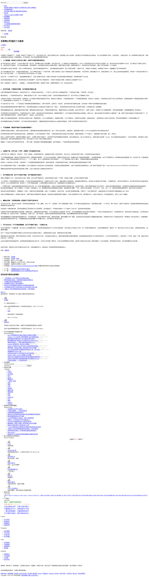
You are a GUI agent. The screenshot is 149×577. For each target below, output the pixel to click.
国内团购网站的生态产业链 (16, 416)
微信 (74, 495)
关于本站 (7, 519)
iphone (10, 495)
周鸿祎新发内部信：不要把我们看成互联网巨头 (18, 280)
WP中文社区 (23, 573)
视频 (126, 495)
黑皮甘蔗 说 (11, 463)
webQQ (21, 495)
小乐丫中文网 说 (13, 488)
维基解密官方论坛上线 (14, 351)
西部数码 (7, 546)
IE (8, 495)
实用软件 (17, 15)
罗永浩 (116, 495)
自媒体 (122, 495)
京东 (55, 495)
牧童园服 (10, 573)
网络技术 (10, 379)
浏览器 (94, 495)
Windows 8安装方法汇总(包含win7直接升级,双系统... (23, 346)
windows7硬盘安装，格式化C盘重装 (18, 344)
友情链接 (7, 542)
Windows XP (36, 495)
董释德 (7, 250)
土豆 (62, 495)
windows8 (10, 397)
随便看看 (16, 51)
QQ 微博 (6, 24)
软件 (9, 376)
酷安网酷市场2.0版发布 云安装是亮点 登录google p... (23, 340)
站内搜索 (7, 531)
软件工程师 (134, 495)
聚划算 (16, 7)
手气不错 (7, 533)
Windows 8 (30, 495)
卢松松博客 (81, 573)
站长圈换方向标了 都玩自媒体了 (14, 283)
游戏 (98, 495)
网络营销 (18, 11)
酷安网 (35, 573)
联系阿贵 (17, 24)
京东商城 (21, 7)
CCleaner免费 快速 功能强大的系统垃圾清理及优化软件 (24, 427)
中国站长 (45, 573)
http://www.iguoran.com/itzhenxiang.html (22, 266)
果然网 (6, 7)
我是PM (6, 322)
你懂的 (6, 300)
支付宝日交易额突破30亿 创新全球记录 (19, 421)
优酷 (58, 495)
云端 (45, 495)
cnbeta (39, 573)
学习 (9, 399)
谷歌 (128, 495)
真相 (17, 258)
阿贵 (9, 311)
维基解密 (110, 495)
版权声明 (7, 525)
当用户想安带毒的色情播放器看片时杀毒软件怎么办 (23, 358)
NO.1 (9, 370)
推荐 (84, 495)
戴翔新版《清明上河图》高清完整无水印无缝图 (22, 347)
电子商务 (7, 11)
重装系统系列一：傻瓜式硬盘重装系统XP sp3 (21, 342)
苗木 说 (10, 475)
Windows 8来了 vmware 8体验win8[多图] (19, 355)
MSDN (57, 573)
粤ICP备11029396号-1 (32, 575)
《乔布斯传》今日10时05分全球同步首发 (16, 278)
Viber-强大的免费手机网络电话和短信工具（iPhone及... (24, 349)
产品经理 (52, 495)
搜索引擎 (13, 11)
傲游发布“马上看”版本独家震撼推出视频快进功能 (23, 434)
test (18, 495)
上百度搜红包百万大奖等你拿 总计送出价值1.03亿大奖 (20, 287)
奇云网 (30, 573)
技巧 (81, 495)
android (12, 15)
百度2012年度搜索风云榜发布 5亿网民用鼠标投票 (19, 285)
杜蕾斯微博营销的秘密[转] (16, 412)
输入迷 (75, 573)
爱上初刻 (27, 7)
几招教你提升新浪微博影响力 (13, 281)
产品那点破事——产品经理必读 (17, 360)
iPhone (9, 377)
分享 (9, 386)
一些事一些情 (12, 381)
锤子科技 (7, 559)
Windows (6, 15)
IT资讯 (10, 372)
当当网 (6, 557)
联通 (120, 495)
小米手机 (68, 495)
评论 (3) (3, 292)
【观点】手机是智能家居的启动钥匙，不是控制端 (19, 289)
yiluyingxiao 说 (12, 450)
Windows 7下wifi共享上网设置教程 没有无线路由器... (23, 337)
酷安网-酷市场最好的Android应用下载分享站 (21, 338)
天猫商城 (7, 544)
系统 (9, 384)
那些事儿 (24, 11)
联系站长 (7, 521)
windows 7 (25, 495)
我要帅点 (11, 7)
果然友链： (4, 573)
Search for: (4, 2)
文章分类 (7, 534)
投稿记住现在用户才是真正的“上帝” (18, 425)
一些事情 (41, 495)
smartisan (16, 495)
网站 (114, 495)
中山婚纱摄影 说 (13, 469)
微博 (9, 400)
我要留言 (7, 523)
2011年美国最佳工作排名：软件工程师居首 (21, 418)
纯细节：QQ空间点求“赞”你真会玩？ (19, 419)
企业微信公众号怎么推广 (15, 409)
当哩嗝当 (33, 7)
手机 (9, 395)
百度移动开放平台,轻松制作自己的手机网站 (21, 353)
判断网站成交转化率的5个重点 (20, 269)
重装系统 (139, 495)
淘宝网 (16, 573)
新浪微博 (12, 24)
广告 (72, 495)
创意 (9, 393)
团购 (60, 495)
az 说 (9, 444)
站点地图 (7, 536)
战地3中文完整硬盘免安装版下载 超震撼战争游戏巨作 (24, 356)
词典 (9, 383)
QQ (13, 495)
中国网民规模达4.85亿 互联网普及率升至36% (24, 271)
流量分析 (91, 495)
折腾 (21, 15)
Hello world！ (12, 432)
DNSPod (51, 573)
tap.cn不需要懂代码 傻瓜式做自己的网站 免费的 (22, 335)
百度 (105, 495)
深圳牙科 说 (11, 456)
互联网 (6, 34)
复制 (35, 266)
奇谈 (65, 495)
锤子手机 (144, 495)
